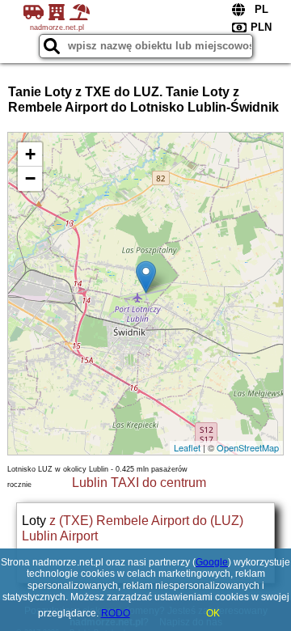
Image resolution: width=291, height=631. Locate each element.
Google (212, 562)
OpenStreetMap (248, 447)
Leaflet (187, 447)
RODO (115, 613)
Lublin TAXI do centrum (139, 482)
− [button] (30, 178)
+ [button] (30, 154)
